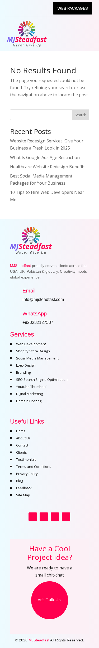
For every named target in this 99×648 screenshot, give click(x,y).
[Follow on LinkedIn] (66, 516)
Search (80, 114)
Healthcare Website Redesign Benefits (48, 167)
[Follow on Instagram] (44, 516)
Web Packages (72, 8)
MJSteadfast (39, 640)
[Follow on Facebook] (33, 516)
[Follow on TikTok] (55, 516)
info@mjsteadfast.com (43, 299)
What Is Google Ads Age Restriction (45, 157)
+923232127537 (37, 322)
